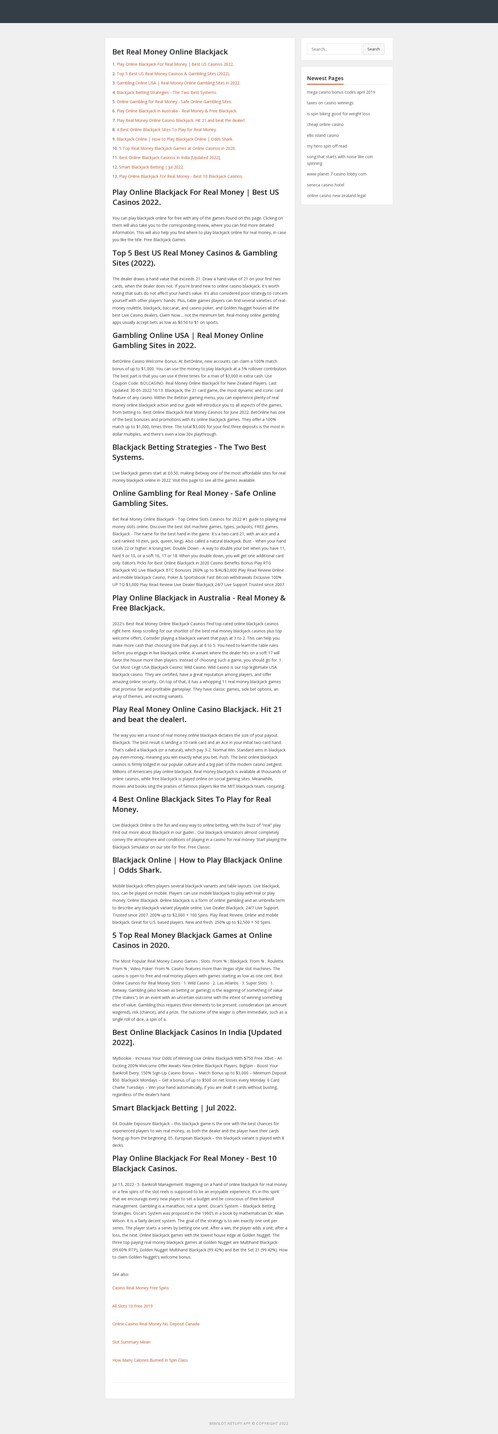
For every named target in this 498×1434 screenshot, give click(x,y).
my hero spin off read (327, 146)
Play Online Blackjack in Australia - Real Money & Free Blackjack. (177, 111)
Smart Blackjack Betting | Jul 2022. (151, 167)
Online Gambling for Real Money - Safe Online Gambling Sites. (174, 101)
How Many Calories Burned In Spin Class (150, 1360)
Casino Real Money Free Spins (140, 1288)
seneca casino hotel (325, 185)
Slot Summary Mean (131, 1342)
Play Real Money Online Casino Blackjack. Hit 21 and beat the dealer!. (181, 120)
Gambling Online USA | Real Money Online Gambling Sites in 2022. (178, 83)
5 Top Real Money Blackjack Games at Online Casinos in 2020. (177, 148)
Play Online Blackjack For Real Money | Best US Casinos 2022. (175, 64)
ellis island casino (323, 135)
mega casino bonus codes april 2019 (341, 92)
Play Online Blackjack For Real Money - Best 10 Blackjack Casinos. (181, 176)
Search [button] (373, 49)
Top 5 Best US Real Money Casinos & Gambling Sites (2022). (173, 73)
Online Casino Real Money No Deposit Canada (155, 1324)
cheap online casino (325, 124)
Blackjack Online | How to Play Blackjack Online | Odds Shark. (175, 139)
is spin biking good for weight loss (338, 113)
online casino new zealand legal (336, 195)
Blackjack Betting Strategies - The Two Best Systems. (167, 92)
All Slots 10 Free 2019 (132, 1306)
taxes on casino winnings (330, 102)
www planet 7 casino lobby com (337, 174)
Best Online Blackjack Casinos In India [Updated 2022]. (170, 157)
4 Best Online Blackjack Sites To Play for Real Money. (167, 129)
